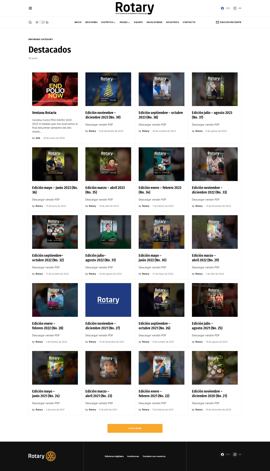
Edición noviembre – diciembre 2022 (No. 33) (209, 189)
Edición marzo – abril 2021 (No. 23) (98, 393)
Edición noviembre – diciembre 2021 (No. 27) (102, 325)
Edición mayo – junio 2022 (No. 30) (152, 257)
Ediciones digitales (114, 456)
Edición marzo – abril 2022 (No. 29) (205, 257)
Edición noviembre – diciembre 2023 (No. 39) (102, 114)
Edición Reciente (231, 22)
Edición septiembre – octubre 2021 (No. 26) (154, 325)
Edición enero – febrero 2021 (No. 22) (154, 393)
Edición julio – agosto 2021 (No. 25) (207, 325)
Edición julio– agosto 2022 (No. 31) (100, 257)
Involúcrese (133, 456)
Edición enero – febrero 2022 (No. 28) (47, 325)
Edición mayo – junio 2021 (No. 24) (46, 393)
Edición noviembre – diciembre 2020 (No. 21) (209, 393)
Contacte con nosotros (154, 456)
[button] (30, 8)
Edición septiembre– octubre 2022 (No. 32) (48, 257)
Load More (135, 428)
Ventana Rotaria (44, 112)
